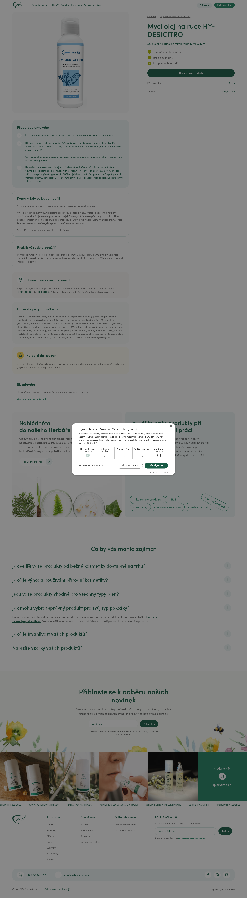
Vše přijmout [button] (156, 465)
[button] (92, 465)
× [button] (171, 426)
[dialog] (123, 449)
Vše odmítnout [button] (130, 465)
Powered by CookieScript (158, 472)
